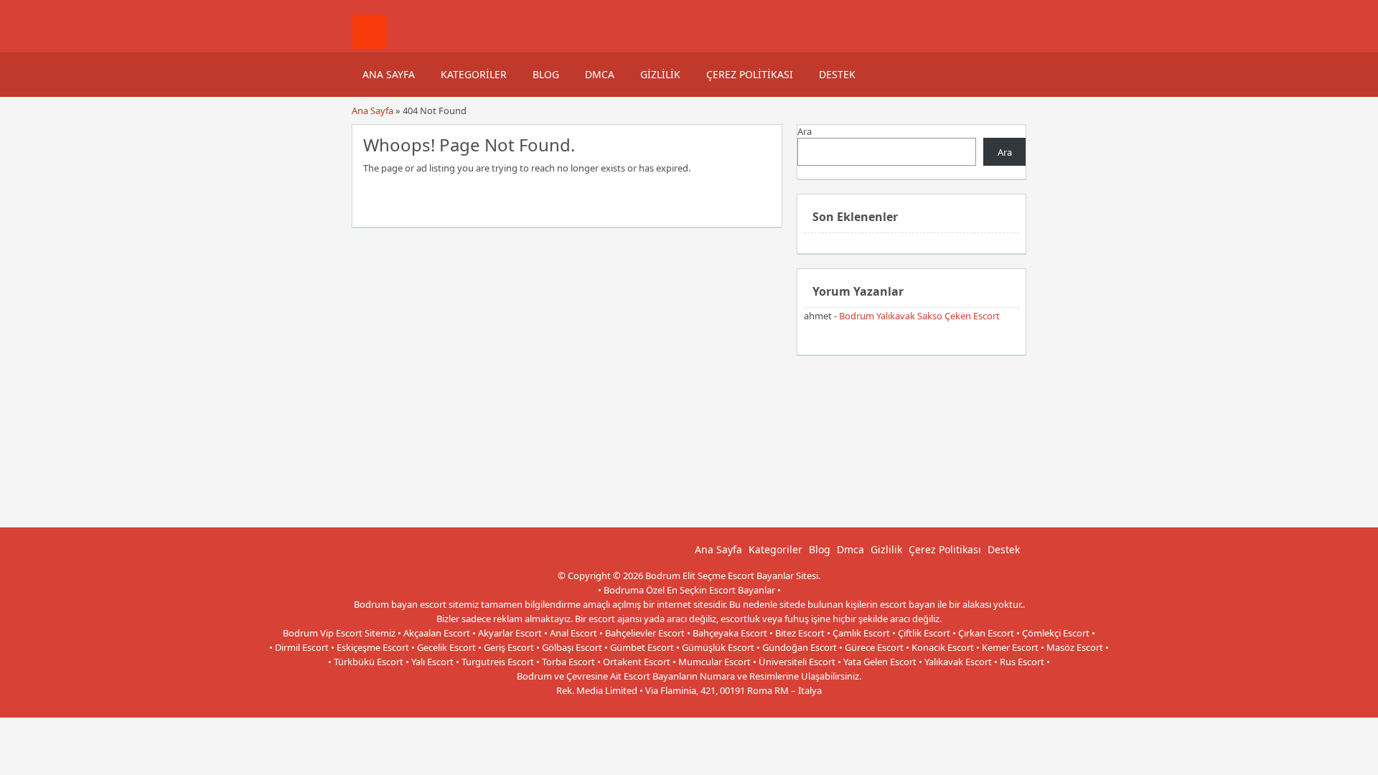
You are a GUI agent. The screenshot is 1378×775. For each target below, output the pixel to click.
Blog (546, 74)
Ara (804, 131)
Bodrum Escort (735, 704)
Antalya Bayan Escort (656, 704)
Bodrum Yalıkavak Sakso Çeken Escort (919, 315)
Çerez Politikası (749, 74)
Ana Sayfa (388, 74)
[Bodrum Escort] (369, 45)
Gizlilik (660, 74)
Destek (837, 74)
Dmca (599, 74)
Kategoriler (474, 74)
